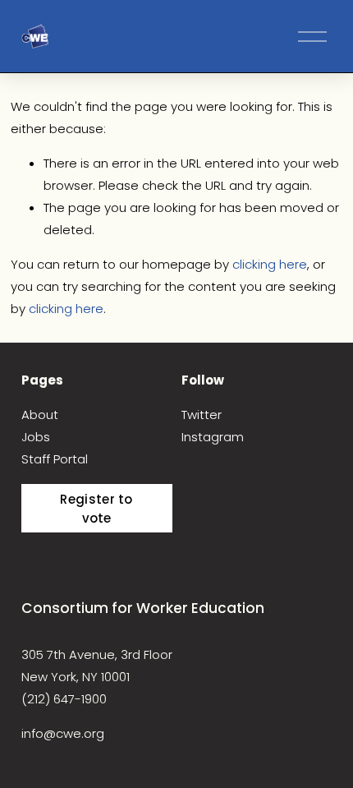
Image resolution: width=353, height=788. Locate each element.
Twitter (201, 414)
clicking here (269, 264)
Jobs (35, 436)
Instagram (212, 436)
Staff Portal (54, 459)
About (39, 414)
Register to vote (96, 509)
